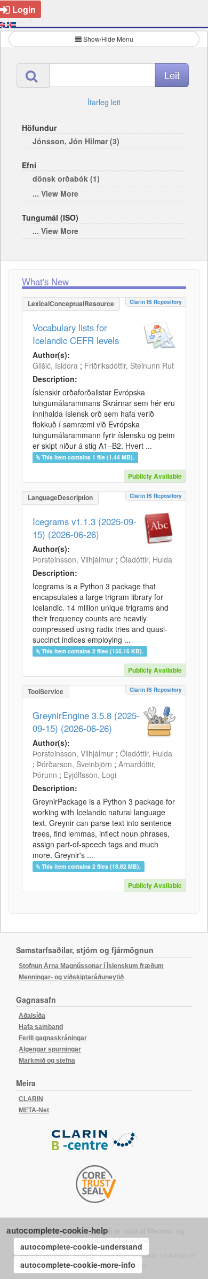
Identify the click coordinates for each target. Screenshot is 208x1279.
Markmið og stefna (47, 1060)
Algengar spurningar (50, 1049)
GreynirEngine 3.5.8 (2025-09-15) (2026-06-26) (86, 722)
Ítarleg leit (104, 102)
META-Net (34, 1110)
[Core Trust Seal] (96, 1184)
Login (24, 9)
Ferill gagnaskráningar (53, 1038)
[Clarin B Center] (96, 1140)
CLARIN (31, 1099)
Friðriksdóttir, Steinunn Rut (129, 365)
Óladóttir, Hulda (146, 559)
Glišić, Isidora (55, 365)
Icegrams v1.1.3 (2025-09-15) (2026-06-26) (85, 528)
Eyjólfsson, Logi (89, 774)
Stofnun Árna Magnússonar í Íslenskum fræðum (91, 966)
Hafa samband (41, 1027)
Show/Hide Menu (108, 38)
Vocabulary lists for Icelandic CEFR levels (76, 334)
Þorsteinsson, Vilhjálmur (73, 559)
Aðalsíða (32, 1015)
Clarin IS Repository (156, 302)
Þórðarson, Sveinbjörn (74, 764)
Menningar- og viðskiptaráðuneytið (71, 977)
